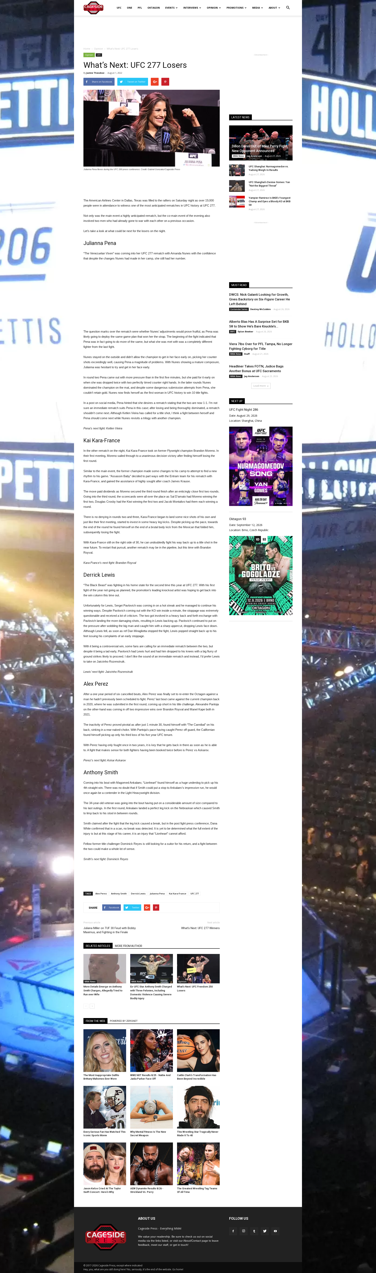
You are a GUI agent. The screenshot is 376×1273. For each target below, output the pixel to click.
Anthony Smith (119, 893)
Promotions (235, 7)
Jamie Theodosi (95, 72)
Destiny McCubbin (260, 309)
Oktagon (153, 7)
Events (169, 7)
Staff (247, 353)
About (273, 7)
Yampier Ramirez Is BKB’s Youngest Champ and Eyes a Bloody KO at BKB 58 (269, 201)
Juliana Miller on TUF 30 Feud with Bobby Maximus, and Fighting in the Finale (109, 930)
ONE (129, 7)
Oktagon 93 (237, 519)
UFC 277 (195, 893)
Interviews (190, 7)
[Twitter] (265, 1231)
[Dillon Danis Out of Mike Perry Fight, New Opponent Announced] (261, 142)
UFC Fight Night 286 (243, 410)
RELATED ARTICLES (98, 945)
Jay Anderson (254, 155)
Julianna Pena (157, 893)
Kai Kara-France (177, 893)
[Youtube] (275, 1231)
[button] (288, 5)
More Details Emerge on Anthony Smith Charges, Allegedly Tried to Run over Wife (102, 990)
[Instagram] (244, 1231)
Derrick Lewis (138, 893)
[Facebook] (233, 1231)
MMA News (90, 981)
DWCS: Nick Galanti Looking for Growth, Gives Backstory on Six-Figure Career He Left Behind (259, 299)
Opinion (212, 7)
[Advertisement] (188, 29)
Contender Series (239, 309)
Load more (259, 385)
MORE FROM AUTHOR (128, 945)
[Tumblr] (254, 1231)
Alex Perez (101, 893)
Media (256, 7)
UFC (119, 7)
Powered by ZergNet (123, 1021)
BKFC (232, 331)
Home (86, 48)
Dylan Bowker (245, 331)
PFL (140, 7)
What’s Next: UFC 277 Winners (200, 928)
